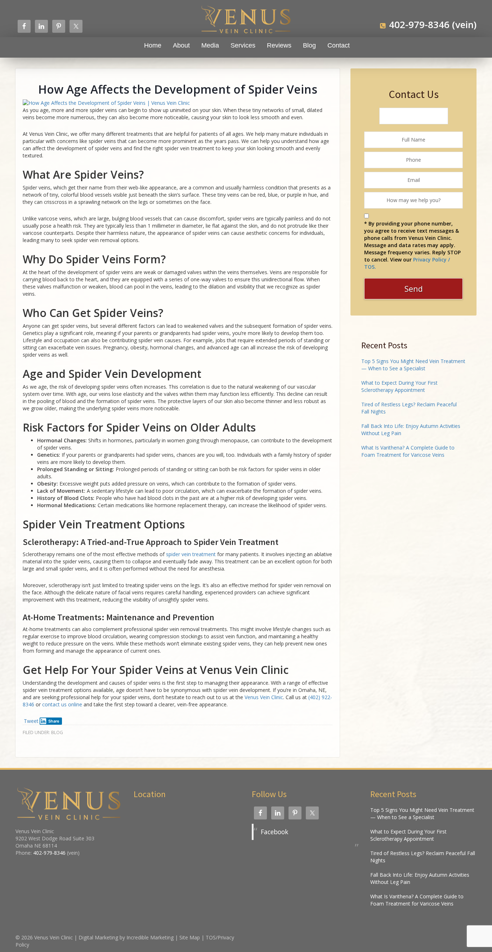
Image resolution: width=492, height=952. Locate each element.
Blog (57, 732)
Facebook (274, 831)
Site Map (189, 937)
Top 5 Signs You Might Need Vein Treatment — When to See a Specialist (413, 365)
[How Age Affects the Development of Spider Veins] (106, 102)
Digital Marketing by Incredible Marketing (126, 937)
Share (53, 721)
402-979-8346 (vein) (433, 24)
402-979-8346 (49, 852)
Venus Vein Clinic (53, 937)
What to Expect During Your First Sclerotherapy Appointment (399, 386)
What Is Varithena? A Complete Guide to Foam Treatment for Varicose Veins (408, 451)
